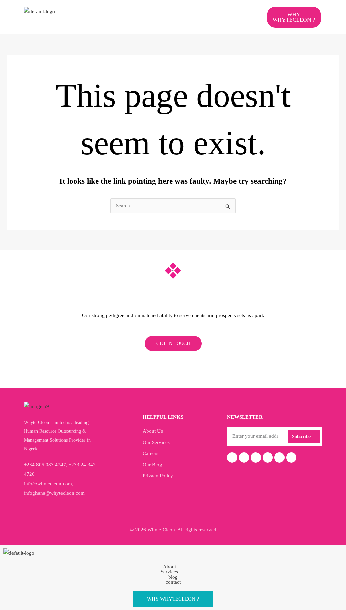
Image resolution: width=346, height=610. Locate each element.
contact (173, 582)
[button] (167, 13)
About (169, 566)
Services (169, 571)
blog (173, 577)
